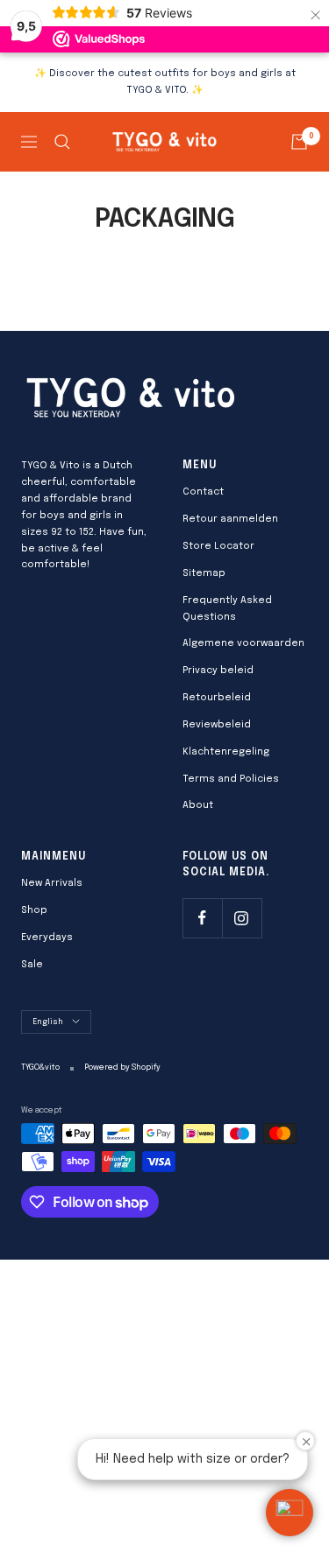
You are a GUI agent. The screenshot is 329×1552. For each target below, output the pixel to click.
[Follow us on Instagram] (241, 918)
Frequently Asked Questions (227, 608)
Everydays (47, 937)
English (47, 1022)
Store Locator (218, 546)
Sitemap (203, 573)
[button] (289, 1512)
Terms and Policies (230, 779)
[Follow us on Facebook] (202, 918)
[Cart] (299, 142)
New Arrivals (51, 883)
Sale (32, 964)
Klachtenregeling (225, 752)
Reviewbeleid (216, 725)
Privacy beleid (218, 670)
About (197, 805)
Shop (34, 910)
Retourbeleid (216, 697)
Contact (203, 492)
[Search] (62, 142)
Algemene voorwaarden (243, 643)
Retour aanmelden (230, 519)
